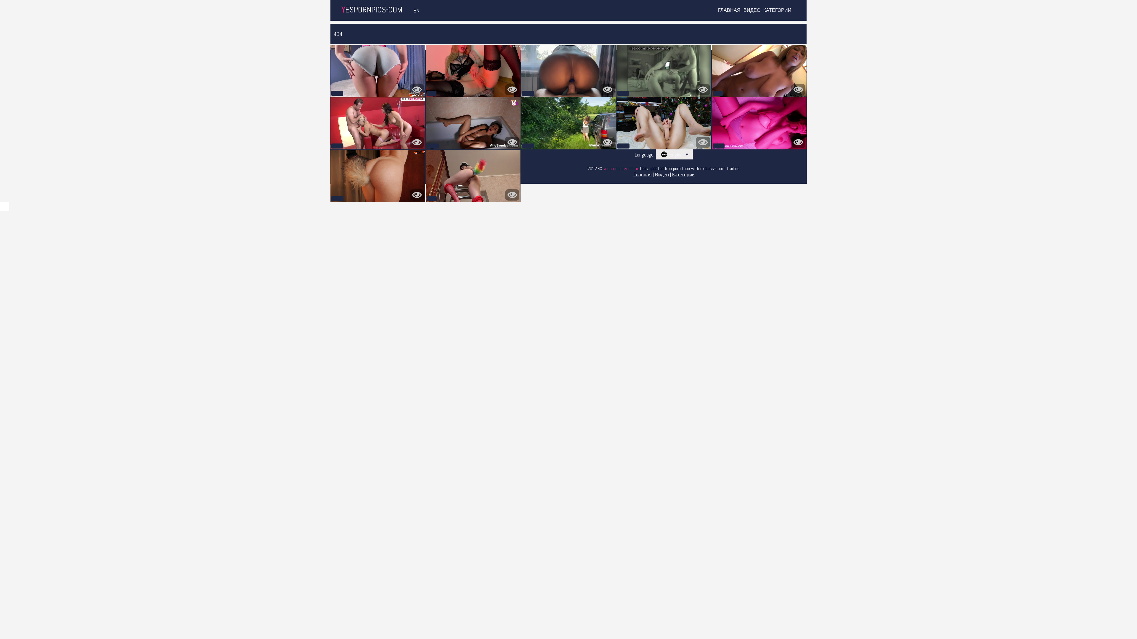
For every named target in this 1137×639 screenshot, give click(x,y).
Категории (777, 10)
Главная (729, 10)
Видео (751, 10)
